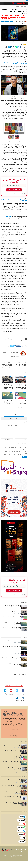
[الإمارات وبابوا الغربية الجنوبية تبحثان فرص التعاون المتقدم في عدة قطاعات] (24, 804)
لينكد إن (21, 816)
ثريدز (22, 837)
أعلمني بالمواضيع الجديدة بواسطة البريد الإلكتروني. (15, 454)
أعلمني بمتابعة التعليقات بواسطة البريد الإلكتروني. (15, 451)
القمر (9, 339)
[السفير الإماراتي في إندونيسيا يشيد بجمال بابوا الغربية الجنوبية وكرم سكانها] (24, 798)
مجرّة (21, 340)
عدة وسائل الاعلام (9, 852)
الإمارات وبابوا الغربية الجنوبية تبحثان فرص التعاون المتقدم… (12, 802)
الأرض (23, 339)
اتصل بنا (20, 849)
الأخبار (7, 21)
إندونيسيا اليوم (11, 21)
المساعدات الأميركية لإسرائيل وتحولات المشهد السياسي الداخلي (11, 663)
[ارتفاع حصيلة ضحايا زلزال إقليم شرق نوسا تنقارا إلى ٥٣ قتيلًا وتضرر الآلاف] (24, 629)
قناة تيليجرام (20, 830)
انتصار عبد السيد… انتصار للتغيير (14, 652)
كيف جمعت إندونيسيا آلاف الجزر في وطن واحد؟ (11, 646)
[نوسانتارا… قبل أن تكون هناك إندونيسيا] (24, 642)
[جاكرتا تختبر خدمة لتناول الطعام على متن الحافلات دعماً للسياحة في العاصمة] (24, 781)
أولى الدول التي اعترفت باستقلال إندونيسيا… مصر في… (12, 617)
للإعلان (16, 849)
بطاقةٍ (6, 339)
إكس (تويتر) (20, 820)
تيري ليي (25, 340)
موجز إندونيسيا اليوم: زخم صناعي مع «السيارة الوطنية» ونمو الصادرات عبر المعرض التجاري (7, 365)
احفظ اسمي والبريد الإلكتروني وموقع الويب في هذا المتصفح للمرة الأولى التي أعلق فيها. (16, 448)
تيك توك (21, 841)
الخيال (20, 339)
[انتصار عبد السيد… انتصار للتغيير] (24, 653)
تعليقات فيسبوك (13, 418)
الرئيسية (24, 849)
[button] (17, 137)
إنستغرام (21, 834)
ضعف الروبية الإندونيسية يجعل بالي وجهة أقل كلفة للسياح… (11, 786)
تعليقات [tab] (13, 415)
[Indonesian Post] (7, 849)
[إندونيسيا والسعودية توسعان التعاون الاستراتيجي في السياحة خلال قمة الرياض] (24, 792)
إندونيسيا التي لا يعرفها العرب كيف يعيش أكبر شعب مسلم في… (11, 658)
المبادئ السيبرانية (18, 852)
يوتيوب (21, 823)
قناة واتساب (9, 216)
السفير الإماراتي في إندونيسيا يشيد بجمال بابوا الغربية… (11, 797)
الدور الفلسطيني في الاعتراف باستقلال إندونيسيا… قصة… (13, 611)
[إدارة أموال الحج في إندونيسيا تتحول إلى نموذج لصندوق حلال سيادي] (7, 395)
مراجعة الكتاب (3, 21)
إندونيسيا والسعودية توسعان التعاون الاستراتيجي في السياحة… (13, 791)
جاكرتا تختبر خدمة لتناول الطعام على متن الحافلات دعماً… (12, 780)
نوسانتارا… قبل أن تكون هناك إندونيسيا (13, 641)
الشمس (13, 339)
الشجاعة (16, 339)
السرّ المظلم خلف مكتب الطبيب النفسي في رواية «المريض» (14, 199)
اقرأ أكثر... (14, 733)
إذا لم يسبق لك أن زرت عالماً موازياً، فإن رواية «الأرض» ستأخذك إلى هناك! (15, 63)
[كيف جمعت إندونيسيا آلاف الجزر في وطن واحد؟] (24, 648)
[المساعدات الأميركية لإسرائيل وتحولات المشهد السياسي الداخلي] (24, 665)
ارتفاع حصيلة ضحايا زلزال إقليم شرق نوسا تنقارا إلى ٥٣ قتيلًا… (11, 628)
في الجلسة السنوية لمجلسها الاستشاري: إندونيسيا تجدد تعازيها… (12, 606)
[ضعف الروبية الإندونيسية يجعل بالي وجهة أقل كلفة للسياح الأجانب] (24, 787)
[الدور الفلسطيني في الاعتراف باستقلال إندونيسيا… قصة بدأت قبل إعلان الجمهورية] (7, 379)
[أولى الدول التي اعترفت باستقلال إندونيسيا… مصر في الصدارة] (20, 395)
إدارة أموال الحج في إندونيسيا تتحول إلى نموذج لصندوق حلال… (11, 622)
